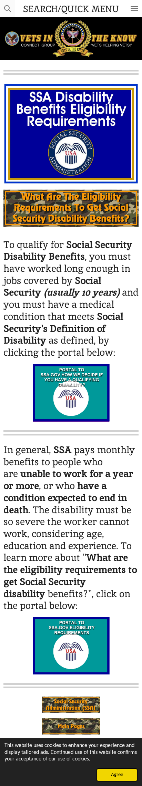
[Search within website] (7, 8)
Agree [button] (117, 774)
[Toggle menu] (134, 8)
